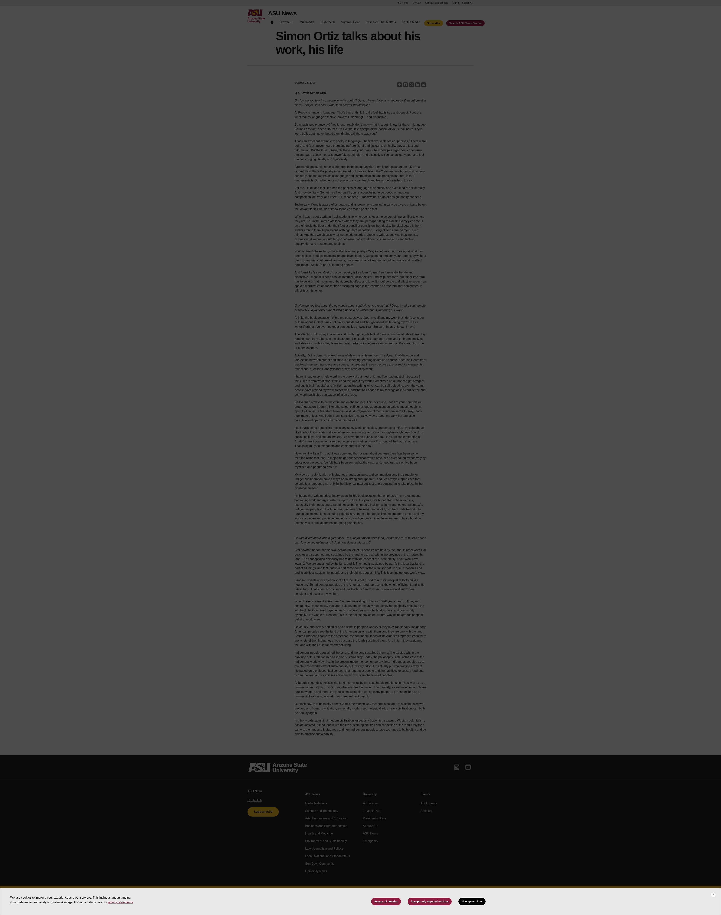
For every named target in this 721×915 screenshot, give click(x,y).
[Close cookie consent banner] (713, 894)
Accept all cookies (386, 901)
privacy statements (120, 902)
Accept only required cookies (430, 901)
